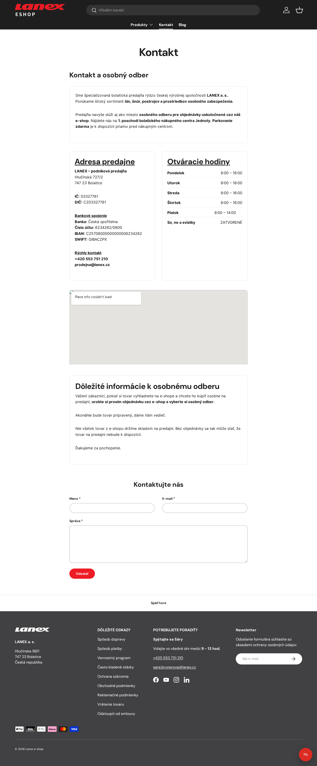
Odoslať (82, 574)
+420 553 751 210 (168, 657)
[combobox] (173, 10)
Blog (182, 24)
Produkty (139, 24)
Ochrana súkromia (113, 676)
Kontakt (166, 24)
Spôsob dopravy (111, 639)
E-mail (167, 498)
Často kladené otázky (115, 667)
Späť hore (158, 603)
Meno (73, 498)
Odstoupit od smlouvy (116, 713)
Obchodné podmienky (116, 685)
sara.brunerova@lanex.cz (174, 667)
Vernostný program (113, 657)
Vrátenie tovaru (110, 704)
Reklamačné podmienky (117, 695)
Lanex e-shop (34, 749)
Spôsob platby (109, 648)
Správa (74, 521)
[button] (299, 10)
